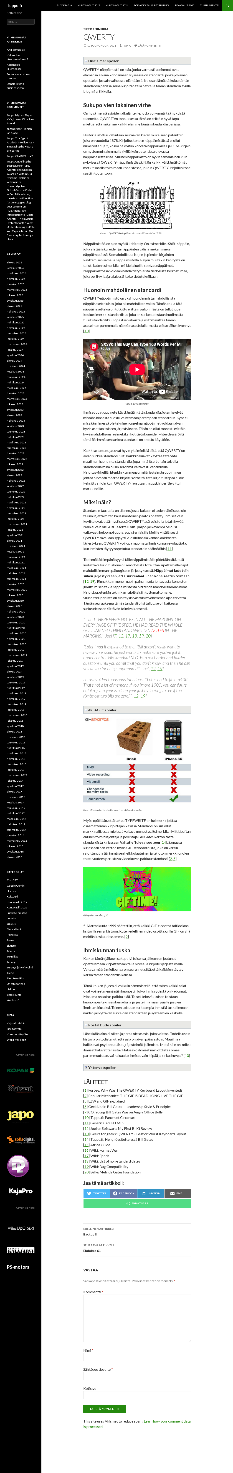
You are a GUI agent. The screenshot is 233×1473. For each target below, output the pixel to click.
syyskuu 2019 (15, 666)
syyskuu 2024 (15, 355)
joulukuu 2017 (15, 769)
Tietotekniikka (95, 29)
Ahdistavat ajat (16, 49)
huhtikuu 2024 (16, 382)
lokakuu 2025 (15, 295)
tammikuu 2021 (16, 578)
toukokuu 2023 (16, 431)
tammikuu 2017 (16, 829)
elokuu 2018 (14, 731)
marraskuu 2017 (17, 775)
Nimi (88, 1350)
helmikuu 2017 (16, 824)
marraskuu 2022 (17, 458)
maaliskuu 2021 (16, 568)
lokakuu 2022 (15, 464)
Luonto (11, 918)
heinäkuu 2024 (16, 366)
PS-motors (18, 1267)
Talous (11, 951)
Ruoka (10, 940)
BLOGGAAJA (64, 5)
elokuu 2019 (14, 671)
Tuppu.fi (14, 5)
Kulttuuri (12, 896)
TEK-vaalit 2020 (184, 5)
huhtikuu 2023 (16, 437)
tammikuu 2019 (16, 704)
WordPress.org (16, 1039)
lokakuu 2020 (15, 595)
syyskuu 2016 (15, 851)
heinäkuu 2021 (16, 546)
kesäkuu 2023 (15, 426)
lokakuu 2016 (15, 846)
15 (86, 1145)
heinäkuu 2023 (16, 420)
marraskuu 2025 (17, 289)
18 (134, 635)
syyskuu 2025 (15, 300)
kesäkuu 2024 (15, 371)
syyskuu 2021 (15, 535)
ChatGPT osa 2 (24, 156)
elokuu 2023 (14, 415)
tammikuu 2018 (16, 764)
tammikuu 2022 (16, 513)
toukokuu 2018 (16, 742)
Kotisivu (89, 1388)
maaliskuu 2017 (16, 818)
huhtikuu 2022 (16, 497)
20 (148, 635)
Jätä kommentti (149, 45)
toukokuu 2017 (16, 808)
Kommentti (93, 1292)
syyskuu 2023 (15, 409)
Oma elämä (14, 929)
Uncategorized (16, 983)
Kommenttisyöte (17, 1034)
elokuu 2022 (14, 475)
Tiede (10, 973)
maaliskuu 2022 (16, 502)
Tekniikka (12, 956)
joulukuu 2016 (15, 835)
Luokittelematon (17, 913)
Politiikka (12, 934)
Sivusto (11, 945)
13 (86, 331)
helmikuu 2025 (16, 328)
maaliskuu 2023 (16, 442)
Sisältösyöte (14, 1028)
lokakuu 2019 (15, 660)
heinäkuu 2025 (16, 311)
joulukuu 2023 (15, 393)
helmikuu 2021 (16, 573)
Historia (12, 891)
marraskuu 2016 (17, 840)
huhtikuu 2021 (16, 562)
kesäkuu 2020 (15, 617)
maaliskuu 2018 (16, 753)
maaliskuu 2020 (16, 633)
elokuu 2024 (14, 360)
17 (127, 635)
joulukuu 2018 (15, 709)
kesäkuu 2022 (15, 486)
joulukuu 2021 (15, 518)
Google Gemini (16, 885)
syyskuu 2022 (15, 469)
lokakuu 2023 (15, 404)
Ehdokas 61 (98, 1248)
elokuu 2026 (14, 262)
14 (164, 842)
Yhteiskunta (14, 994)
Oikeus (11, 923)
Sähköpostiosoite (98, 1369)
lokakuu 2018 (15, 720)
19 (92, 581)
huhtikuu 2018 (16, 748)
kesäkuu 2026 (15, 268)
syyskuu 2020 (15, 600)
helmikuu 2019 (16, 698)
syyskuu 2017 (15, 786)
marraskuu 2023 (17, 398)
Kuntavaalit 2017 (89, 5)
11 (169, 548)
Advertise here (25, 1054)
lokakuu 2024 (15, 349)
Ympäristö (13, 1000)
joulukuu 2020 (15, 584)
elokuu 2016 (14, 857)
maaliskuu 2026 (16, 273)
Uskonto (12, 989)
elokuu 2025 (14, 306)
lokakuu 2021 (15, 529)
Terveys (12, 962)
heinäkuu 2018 (16, 737)
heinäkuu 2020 (16, 611)
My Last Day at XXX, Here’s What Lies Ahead (20, 119)
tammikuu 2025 (16, 333)
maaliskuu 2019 (16, 693)
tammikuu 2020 (16, 644)
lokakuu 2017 (15, 780)
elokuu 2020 (14, 606)
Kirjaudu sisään (16, 1023)
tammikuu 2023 (16, 448)
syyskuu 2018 (15, 726)
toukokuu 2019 (16, 682)
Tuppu (126, 45)
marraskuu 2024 (17, 344)
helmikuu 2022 (16, 508)
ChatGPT (12, 880)
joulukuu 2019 (15, 649)
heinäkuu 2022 (16, 480)
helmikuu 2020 (16, 638)
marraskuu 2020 (17, 589)
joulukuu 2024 (15, 338)
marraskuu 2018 (17, 715)
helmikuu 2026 (16, 278)
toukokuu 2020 (16, 622)
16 (86, 1150)
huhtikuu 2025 (16, 322)
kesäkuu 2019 (15, 677)
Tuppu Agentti (209, 5)
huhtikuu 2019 (16, 688)
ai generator (14, 128)
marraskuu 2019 (17, 655)
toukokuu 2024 (16, 377)
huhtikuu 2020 (16, 628)
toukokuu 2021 (16, 557)
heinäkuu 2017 (16, 797)
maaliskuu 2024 (16, 388)
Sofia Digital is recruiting (151, 5)
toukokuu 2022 (16, 491)
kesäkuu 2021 (15, 551)
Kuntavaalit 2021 (117, 5)
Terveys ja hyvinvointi (20, 967)
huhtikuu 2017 (16, 813)
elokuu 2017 (14, 791)
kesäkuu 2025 (15, 317)
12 (86, 581)
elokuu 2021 (14, 540)
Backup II (98, 1231)
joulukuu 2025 (15, 284)
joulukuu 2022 (15, 453)
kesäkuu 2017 (15, 802)
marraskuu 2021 (17, 524)
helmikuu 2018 (16, 758)
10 (187, 1055)
